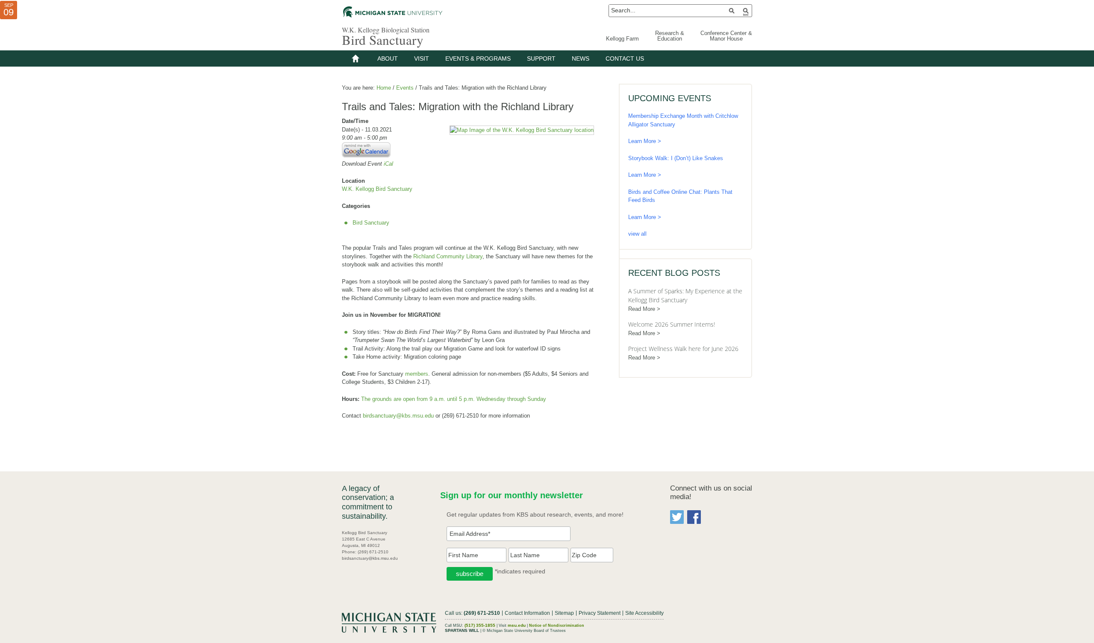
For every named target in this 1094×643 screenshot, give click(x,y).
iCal (388, 164)
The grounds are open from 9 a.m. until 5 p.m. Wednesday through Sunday (453, 399)
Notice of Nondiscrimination (556, 625)
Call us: (472, 613)
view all (637, 234)
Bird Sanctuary (382, 40)
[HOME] (355, 58)
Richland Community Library (447, 256)
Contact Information (527, 613)
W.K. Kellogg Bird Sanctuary (377, 189)
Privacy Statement (600, 613)
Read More (641, 309)
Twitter (677, 517)
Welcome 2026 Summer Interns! (671, 324)
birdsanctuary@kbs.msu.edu (398, 415)
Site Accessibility (644, 613)
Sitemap (564, 613)
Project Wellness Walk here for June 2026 (683, 349)
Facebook (694, 517)
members (416, 374)
